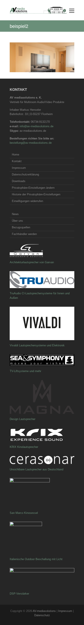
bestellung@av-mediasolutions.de (31, 142)
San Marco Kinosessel (24, 512)
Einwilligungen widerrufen (27, 201)
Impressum (19, 167)
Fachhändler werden (24, 234)
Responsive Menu (71, 10)
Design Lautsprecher (22, 419)
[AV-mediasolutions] (38, 10)
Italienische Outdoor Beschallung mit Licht (36, 559)
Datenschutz (42, 615)
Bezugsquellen (21, 227)
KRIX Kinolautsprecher (24, 447)
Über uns (17, 220)
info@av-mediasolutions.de (36, 126)
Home (15, 154)
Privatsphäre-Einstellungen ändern (33, 187)
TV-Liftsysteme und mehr (25, 371)
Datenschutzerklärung (25, 174)
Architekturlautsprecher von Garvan (32, 262)
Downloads (18, 181)
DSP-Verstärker (19, 593)
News (15, 214)
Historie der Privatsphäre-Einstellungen (36, 194)
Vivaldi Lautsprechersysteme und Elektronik (37, 345)
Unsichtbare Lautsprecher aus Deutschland (36, 469)
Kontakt (17, 161)
